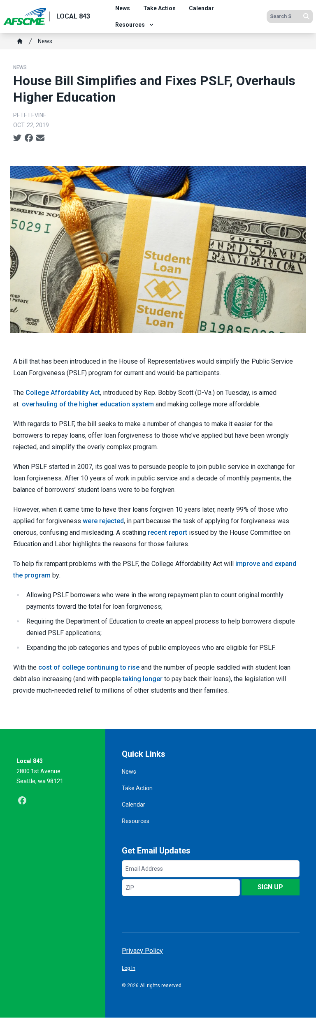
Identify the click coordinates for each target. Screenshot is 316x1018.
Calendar (201, 8)
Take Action (159, 8)
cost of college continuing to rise (88, 667)
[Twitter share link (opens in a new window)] (17, 138)
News (122, 8)
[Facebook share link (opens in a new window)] (29, 138)
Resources (130, 24)
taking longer (143, 679)
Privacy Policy (142, 951)
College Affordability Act (63, 393)
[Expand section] (151, 24)
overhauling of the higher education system (88, 404)
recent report (167, 532)
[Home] (19, 41)
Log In (128, 968)
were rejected (103, 521)
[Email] (40, 138)
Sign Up (270, 887)
